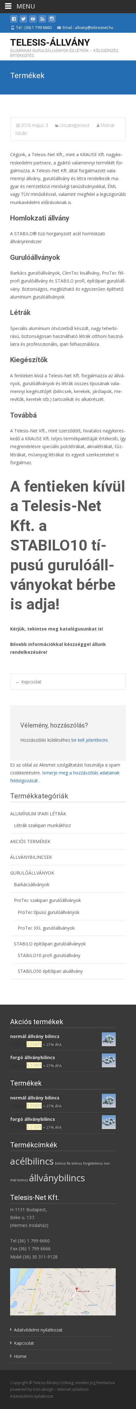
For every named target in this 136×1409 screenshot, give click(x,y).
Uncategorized (74, 125)
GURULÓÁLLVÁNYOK (32, 873)
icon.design (43, 1389)
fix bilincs (74, 1163)
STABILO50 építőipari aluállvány (50, 971)
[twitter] (23, 20)
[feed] (42, 20)
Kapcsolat (28, 682)
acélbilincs (32, 1161)
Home (20, 1356)
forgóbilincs (92, 1163)
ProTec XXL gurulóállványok (46, 928)
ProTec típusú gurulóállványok (48, 912)
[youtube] (33, 20)
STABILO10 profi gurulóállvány (49, 955)
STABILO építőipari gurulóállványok (50, 944)
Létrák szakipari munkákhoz (42, 825)
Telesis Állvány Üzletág (53, 1382)
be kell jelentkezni (89, 740)
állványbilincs (57, 1178)
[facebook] (14, 20)
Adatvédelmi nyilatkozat (38, 1330)
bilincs (60, 1163)
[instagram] (52, 20)
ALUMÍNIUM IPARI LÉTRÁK (38, 814)
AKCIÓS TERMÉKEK (30, 841)
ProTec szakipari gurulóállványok (47, 900)
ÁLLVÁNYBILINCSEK (31, 857)
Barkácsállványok (31, 884)
